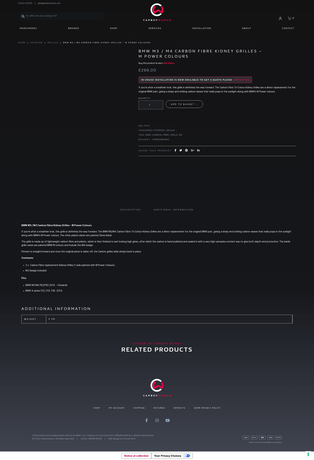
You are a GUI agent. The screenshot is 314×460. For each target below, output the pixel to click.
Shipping (139, 408)
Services (154, 28)
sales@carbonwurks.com (49, 3)
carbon (157, 135)
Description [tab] (131, 210)
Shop (113, 28)
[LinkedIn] (198, 150)
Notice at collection (136, 455)
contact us (241, 80)
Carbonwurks (160, 140)
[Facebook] (175, 150)
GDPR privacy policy (207, 408)
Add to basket (183, 104)
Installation (201, 28)
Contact (288, 28)
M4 (180, 135)
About (246, 28)
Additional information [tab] (173, 210)
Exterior (36, 43)
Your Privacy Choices (167, 455)
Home (22, 43)
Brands (73, 28)
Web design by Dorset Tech (122, 439)
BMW (148, 135)
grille (174, 135)
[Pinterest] (186, 150)
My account (117, 408)
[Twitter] (180, 150)
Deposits (179, 408)
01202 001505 (25, 3)
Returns (159, 408)
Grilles (53, 43)
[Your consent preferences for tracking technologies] (308, 454)
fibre (166, 135)
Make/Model (28, 28)
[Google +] (192, 150)
